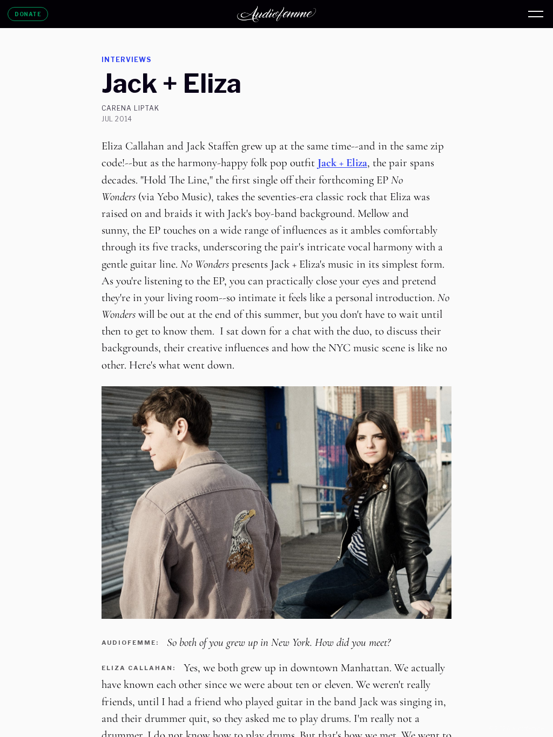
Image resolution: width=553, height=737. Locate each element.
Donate (28, 14)
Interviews (126, 60)
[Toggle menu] (536, 14)
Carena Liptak (130, 108)
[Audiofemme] (276, 14)
